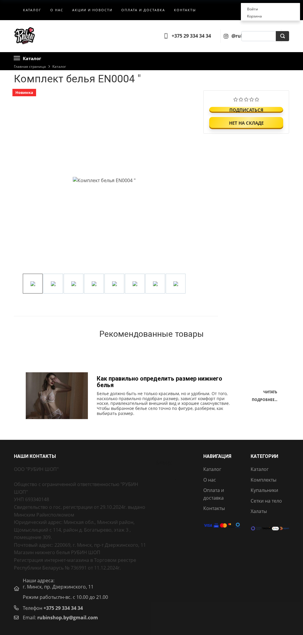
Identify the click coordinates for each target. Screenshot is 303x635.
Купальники (264, 490)
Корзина (254, 16)
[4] (251, 98)
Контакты (185, 10)
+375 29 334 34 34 (63, 608)
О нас (56, 10)
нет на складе (246, 123)
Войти (252, 9)
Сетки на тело (266, 501)
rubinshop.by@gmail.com (67, 617)
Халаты (259, 511)
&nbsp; (164, 462)
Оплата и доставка (143, 10)
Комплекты (263, 480)
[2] (241, 98)
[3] (246, 98)
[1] (235, 98)
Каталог (32, 10)
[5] (257, 98)
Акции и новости (92, 10)
